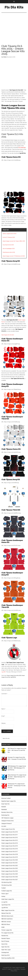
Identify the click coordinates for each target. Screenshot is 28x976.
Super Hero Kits (5, 947)
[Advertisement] (14, 30)
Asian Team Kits (5, 804)
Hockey (3, 896)
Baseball (3, 806)
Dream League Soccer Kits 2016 (9, 848)
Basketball (4, 809)
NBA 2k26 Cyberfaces (7, 919)
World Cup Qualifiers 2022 (8, 958)
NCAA (2, 927)
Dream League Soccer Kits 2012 (9, 837)
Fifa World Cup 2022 (6, 882)
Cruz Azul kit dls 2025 (8, 245)
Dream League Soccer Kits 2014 (9, 843)
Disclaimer (23, 969)
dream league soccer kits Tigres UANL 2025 (14, 241)
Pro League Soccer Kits (7, 933)
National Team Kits (6, 913)
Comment (4, 693)
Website (3, 723)
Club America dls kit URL (9, 252)
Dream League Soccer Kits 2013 (9, 840)
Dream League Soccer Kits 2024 (9, 871)
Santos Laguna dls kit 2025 (9, 233)
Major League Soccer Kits (7, 910)
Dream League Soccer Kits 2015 (9, 846)
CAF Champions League (7, 818)
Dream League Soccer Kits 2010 (9, 832)
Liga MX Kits (13, 677)
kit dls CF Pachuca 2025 (9, 237)
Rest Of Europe (5, 941)
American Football (5, 798)
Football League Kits (6, 890)
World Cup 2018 (5, 955)
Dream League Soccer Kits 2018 (9, 854)
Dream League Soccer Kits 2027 (9, 879)
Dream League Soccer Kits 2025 (14, 675)
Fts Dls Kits (14, 7)
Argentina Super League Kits (8, 801)
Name (3, 709)
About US (4, 969)
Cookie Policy (16, 969)
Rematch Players (5, 938)
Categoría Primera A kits (7, 820)
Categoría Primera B (6, 823)
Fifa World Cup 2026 (6, 885)
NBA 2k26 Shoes (5, 924)
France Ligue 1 (5, 893)
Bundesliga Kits (5, 815)
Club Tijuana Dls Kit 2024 (7, 335)
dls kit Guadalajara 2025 (9, 248)
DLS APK (3, 826)
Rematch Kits (4, 935)
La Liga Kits (4, 902)
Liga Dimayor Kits (5, 904)
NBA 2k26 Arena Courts (7, 916)
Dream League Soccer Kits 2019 (9, 857)
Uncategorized (5, 952)
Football (3, 888)
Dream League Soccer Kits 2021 (9, 862)
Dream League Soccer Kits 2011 (9, 834)
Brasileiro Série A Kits (6, 812)
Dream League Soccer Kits (8, 829)
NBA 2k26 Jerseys (6, 921)
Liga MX (3, 672)
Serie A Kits (4, 944)
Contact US (9, 969)
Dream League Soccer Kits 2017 (9, 851)
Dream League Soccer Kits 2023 (9, 868)
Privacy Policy (14, 970)
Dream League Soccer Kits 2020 (9, 860)
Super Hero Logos (6, 949)
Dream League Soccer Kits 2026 (9, 876)
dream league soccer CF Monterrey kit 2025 (14, 256)
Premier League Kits (6, 930)
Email (3, 716)
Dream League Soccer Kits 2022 (9, 865)
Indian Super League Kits (7, 899)
